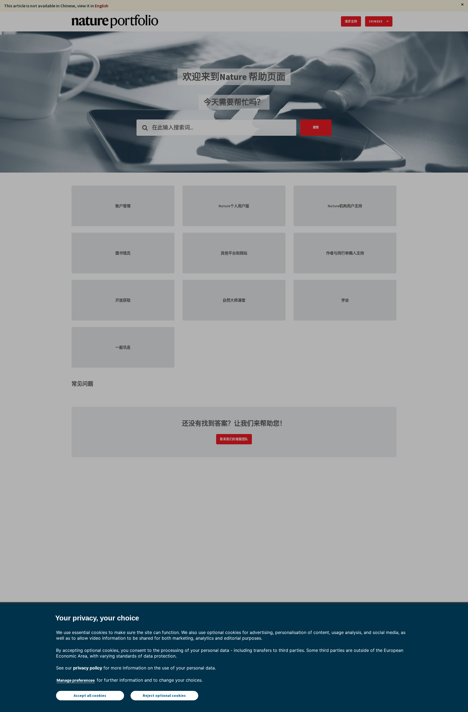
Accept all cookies (90, 695)
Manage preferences (76, 680)
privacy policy (87, 668)
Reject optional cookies (164, 695)
